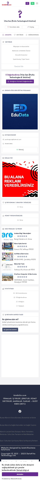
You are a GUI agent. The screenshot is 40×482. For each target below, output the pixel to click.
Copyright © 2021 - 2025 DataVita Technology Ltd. (18, 454)
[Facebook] (20, 411)
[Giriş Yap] (27, 3)
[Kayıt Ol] (32, 3)
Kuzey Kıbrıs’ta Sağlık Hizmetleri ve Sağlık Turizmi (18, 425)
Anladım (20, 474)
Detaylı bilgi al (23, 470)
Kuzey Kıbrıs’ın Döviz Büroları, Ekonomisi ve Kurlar (18, 418)
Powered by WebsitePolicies (12, 479)
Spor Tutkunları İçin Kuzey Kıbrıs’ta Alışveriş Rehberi (19, 441)
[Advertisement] (20, 356)
